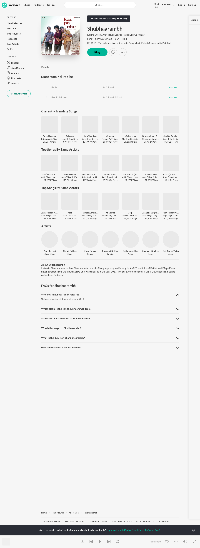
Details (45, 67)
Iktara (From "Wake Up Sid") (171, 174)
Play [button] (97, 52)
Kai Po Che (93, 34)
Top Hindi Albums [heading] (97, 522)
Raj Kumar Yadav (171, 251)
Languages (162, 4)
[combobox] (100, 5)
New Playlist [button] (20, 93)
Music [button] (27, 4)
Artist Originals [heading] (145, 522)
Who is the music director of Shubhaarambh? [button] (65, 318)
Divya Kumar (138, 34)
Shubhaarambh (90, 512)
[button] (163, 5)
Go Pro (51, 4)
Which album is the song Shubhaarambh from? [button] (66, 308)
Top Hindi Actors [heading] (74, 522)
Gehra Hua (130, 136)
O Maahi (110, 136)
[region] (110, 512)
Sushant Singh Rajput (150, 251)
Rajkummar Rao (130, 251)
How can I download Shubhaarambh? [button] (61, 347)
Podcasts (39, 4)
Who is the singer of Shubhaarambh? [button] (61, 328)
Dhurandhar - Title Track (150, 136)
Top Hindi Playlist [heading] (122, 522)
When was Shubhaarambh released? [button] (60, 294)
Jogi (70, 212)
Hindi (156, 7)
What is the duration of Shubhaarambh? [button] (63, 337)
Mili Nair (119, 97)
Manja (54, 87)
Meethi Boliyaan (59, 97)
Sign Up (192, 4)
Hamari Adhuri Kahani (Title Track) (90, 212)
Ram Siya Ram (90, 136)
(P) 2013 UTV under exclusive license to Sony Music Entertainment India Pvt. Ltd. (129, 43)
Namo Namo (70, 174)
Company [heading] (164, 522)
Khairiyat (110, 212)
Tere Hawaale (49, 136)
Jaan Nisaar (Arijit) (90, 174)
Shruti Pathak (123, 34)
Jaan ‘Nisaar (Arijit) (49, 174)
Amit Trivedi (108, 34)
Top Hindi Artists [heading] (50, 522)
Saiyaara (70, 136)
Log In (181, 4)
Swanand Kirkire (110, 251)
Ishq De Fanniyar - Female (171, 136)
